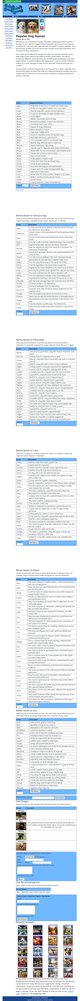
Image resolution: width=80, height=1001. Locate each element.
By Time (8, 47)
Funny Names (9, 31)
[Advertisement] (46, 89)
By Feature (9, 43)
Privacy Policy (36, 997)
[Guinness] (21, 846)
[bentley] (21, 816)
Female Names (9, 21)
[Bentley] (21, 836)
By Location (8, 45)
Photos (18, 1)
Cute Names (8, 19)
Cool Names (8, 36)
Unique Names (9, 33)
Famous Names (8, 28)
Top (4, 1)
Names (8, 1)
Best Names (8, 40)
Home (16, 16)
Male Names (8, 24)
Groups (13, 1)
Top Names (9, 38)
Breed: (27, 863)
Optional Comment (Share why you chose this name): (36, 865)
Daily (41, 16)
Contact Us (44, 997)
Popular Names (8, 26)
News (66, 16)
